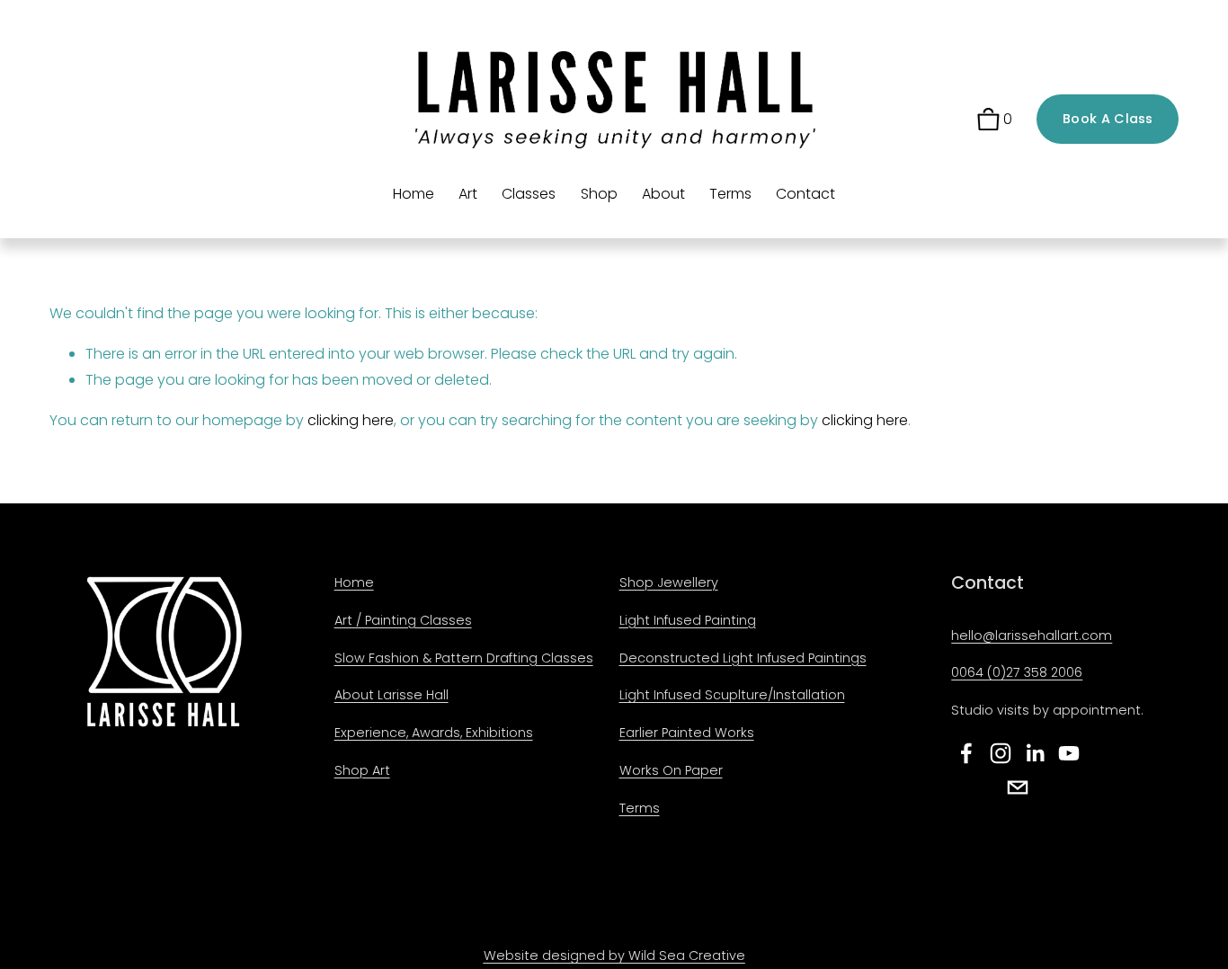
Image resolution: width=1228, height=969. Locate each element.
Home (413, 193)
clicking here (350, 420)
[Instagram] (1000, 753)
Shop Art (362, 770)
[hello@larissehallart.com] (1017, 787)
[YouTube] (1069, 753)
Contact (805, 193)
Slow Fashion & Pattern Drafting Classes (463, 658)
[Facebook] (966, 753)
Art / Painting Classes (403, 620)
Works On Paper (671, 770)
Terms (730, 193)
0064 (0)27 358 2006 (1016, 672)
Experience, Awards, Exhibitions (433, 733)
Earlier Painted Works (686, 733)
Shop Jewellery (668, 582)
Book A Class (1107, 119)
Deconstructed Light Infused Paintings (743, 658)
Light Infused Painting (687, 620)
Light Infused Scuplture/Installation (732, 695)
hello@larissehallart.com (1031, 636)
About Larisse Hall (391, 695)
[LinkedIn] (1035, 753)
